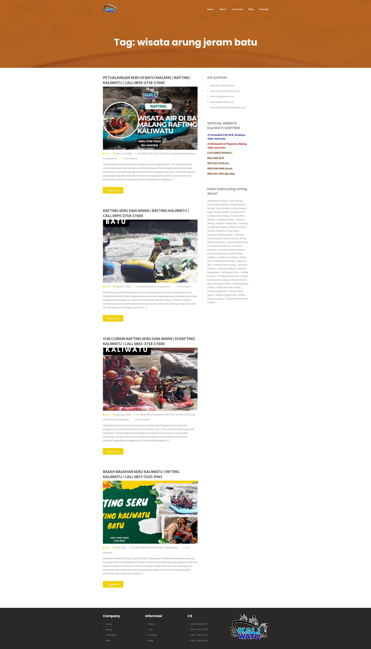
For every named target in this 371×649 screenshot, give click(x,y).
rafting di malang (226, 268)
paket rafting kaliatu (217, 253)
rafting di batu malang (225, 264)
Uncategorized (109, 158)
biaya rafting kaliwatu (218, 204)
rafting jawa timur (230, 272)
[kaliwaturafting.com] (110, 7)
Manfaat (152, 634)
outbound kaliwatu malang (231, 249)
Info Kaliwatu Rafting (146, 286)
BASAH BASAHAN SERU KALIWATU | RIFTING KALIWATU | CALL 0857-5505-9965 (141, 474)
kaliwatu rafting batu (226, 223)
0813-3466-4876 (199, 640)
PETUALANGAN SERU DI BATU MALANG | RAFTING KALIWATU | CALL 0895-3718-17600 (146, 80)
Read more (113, 190)
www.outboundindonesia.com (225, 90)
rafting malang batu (217, 291)
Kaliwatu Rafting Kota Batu (182, 153)
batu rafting (236, 200)
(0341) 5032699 (199, 623)
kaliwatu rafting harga (227, 230)
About (222, 9)
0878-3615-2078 (199, 629)
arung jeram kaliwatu (217, 200)
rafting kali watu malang (228, 287)
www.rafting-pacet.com (222, 96)
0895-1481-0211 (199, 634)
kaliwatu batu (238, 211)
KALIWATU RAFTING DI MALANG (153, 153)
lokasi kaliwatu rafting (235, 238)
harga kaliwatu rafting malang (231, 208)
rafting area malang (227, 257)
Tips (150, 629)
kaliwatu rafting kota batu (220, 234)
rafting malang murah (225, 294)
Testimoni (237, 9)
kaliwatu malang (226, 219)
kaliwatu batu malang (218, 215)
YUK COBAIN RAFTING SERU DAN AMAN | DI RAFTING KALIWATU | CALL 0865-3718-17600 (149, 341)
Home (210, 9)
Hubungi (263, 9)
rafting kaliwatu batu (228, 276)
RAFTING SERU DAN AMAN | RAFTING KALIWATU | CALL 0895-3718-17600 (146, 213)
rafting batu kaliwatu (224, 260)
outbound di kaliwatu (219, 245)
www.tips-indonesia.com (222, 85)
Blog (250, 9)
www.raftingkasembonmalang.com (227, 107)
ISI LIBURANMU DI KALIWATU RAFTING (155, 414)
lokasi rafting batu (216, 242)
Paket (151, 623)
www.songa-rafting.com (222, 101)
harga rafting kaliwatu (218, 211)
